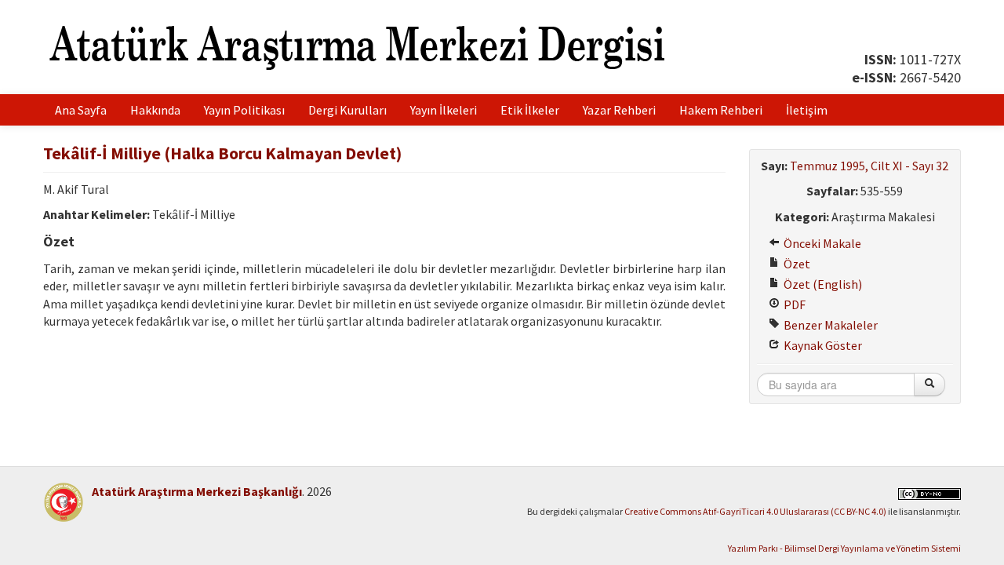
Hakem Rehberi (720, 110)
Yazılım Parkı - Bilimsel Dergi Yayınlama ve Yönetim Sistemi (844, 548)
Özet (795, 264)
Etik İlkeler (529, 110)
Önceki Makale (821, 243)
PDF (793, 304)
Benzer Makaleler (829, 325)
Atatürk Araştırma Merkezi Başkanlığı (197, 491)
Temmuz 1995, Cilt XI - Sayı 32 (869, 165)
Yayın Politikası (244, 110)
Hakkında (155, 110)
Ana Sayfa (81, 110)
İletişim (807, 110)
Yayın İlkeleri (443, 110)
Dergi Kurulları (347, 110)
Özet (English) (821, 284)
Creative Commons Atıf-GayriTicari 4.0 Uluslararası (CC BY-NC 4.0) (755, 511)
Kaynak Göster (821, 345)
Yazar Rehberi (619, 110)
